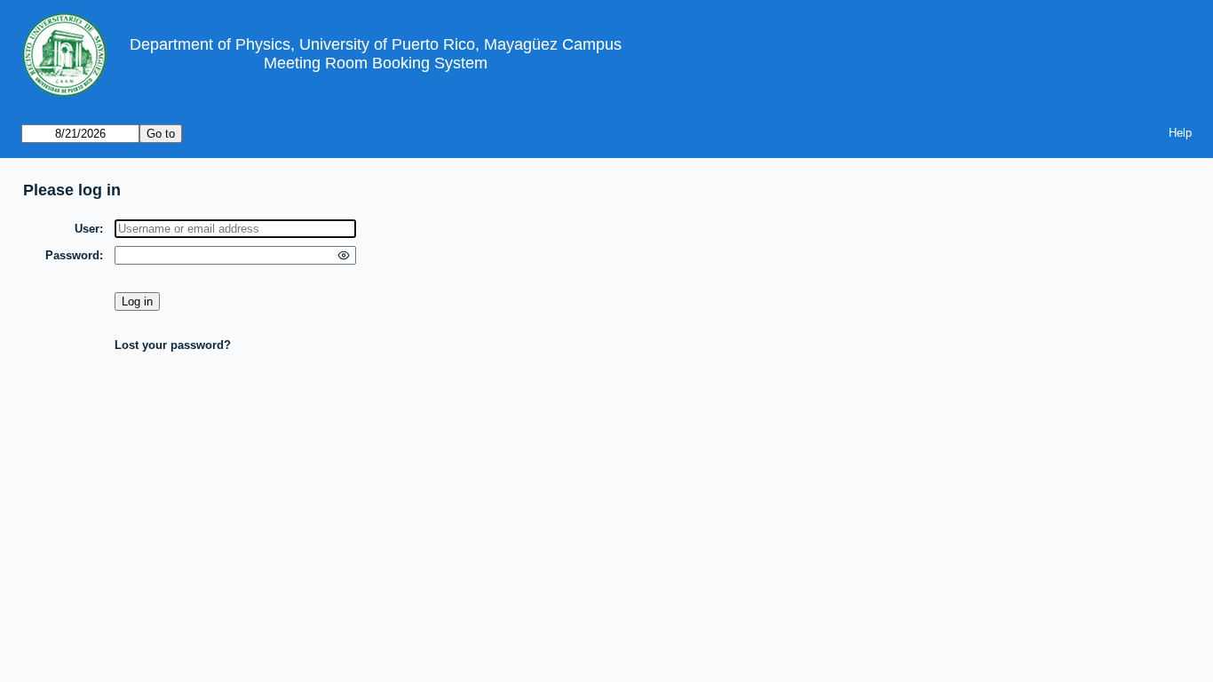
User (87, 228)
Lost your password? (173, 345)
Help (1180, 132)
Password (72, 255)
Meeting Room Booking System (376, 63)
